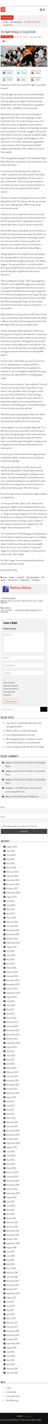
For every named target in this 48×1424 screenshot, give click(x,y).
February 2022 (12, 1072)
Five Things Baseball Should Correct (20, 735)
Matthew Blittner (22, 37)
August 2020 (11, 1147)
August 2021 (11, 1097)
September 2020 (13, 1143)
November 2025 (13, 884)
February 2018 (12, 1272)
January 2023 (12, 1026)
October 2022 (12, 1038)
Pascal (8, 796)
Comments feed (12, 1396)
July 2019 (10, 1201)
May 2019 (10, 1210)
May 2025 (10, 909)
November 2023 (13, 984)
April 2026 (10, 863)
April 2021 (10, 1114)
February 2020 (12, 1172)
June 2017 (10, 1306)
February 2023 (12, 1022)
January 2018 (12, 1276)
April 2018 (10, 1264)
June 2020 (10, 1155)
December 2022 (12, 1030)
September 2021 (13, 1093)
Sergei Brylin (25, 580)
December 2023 (12, 980)
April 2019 (10, 1214)
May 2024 (10, 959)
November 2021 (12, 1084)
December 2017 (12, 1280)
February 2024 (12, 972)
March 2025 (11, 917)
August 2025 (11, 896)
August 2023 (11, 997)
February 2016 (12, 1368)
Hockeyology (16, 22)
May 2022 (10, 1059)
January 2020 (12, 1176)
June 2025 (10, 905)
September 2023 (13, 992)
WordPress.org (12, 1400)
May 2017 (10, 1310)
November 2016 (12, 1335)
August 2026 (11, 846)
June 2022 (10, 1055)
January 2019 (12, 1226)
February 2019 (12, 1222)
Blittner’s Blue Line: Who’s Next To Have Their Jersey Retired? (22, 602)
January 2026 (12, 876)
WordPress (15, 1419)
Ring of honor (12, 580)
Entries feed (11, 1392)
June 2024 (10, 955)
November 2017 (12, 1285)
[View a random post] (44, 9)
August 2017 (11, 1297)
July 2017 (10, 1301)
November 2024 (12, 934)
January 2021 (12, 1126)
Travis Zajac (36, 580)
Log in (8, 1387)
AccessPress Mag (34, 1419)
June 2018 (10, 1255)
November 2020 (13, 1134)
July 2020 (10, 1151)
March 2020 (11, 1168)
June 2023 (10, 1005)
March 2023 (11, 1017)
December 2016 (12, 1331)
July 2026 (10, 850)
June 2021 (10, 1105)
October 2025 (12, 888)
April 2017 (10, 1314)
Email (3, 816)
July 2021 (10, 1101)
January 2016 (12, 1372)
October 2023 (12, 988)
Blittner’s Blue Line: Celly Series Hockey (21, 730)
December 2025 (12, 880)
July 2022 (10, 1051)
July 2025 (10, 901)
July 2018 (10, 1251)
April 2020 (10, 1164)
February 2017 (12, 1322)
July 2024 (10, 951)
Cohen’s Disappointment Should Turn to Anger (25, 746)
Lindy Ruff (20, 577)
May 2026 (10, 859)
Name (3, 807)
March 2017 (11, 1318)
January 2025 (12, 926)
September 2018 (13, 1243)
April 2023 (10, 1013)
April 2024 (10, 963)
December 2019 (12, 1180)
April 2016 (10, 1364)
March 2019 (11, 1218)
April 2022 (10, 1063)
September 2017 (13, 1293)
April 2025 (10, 913)
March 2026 (11, 867)
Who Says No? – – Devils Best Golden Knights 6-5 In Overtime (21, 611)
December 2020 (13, 1130)
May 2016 (10, 1360)
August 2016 (11, 1347)
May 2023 (10, 1009)
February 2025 (12, 921)
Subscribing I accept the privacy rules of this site (19, 826)
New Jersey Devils (33, 577)
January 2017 (12, 1326)
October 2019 (11, 1189)
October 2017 (11, 1289)
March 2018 (11, 1268)
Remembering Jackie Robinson (26, 796)
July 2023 (10, 1001)
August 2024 (11, 947)
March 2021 (11, 1118)
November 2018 (12, 1235)
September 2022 (13, 1043)
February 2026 (12, 871)
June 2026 (10, 855)
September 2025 (13, 892)
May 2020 (10, 1159)
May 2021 (10, 1109)
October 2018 (11, 1239)
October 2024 (11, 938)
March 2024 (11, 967)
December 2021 (12, 1080)
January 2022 (12, 1076)
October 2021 (11, 1088)
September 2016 (13, 1343)
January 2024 (12, 976)
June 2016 (10, 1356)
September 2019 (13, 1193)
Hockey (11, 577)
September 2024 (13, 942)
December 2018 (12, 1230)
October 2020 (12, 1139)
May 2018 (10, 1260)
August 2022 (11, 1047)
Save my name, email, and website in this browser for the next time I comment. (10, 688)
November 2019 (12, 1184)
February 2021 (12, 1122)
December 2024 (12, 930)
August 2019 (11, 1197)
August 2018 (11, 1247)
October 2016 (11, 1339)
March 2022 (11, 1068)
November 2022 (13, 1034)
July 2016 (10, 1351)
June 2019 (10, 1205)
